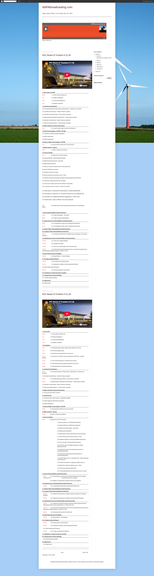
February (99, 66)
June (98, 56)
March (98, 64)
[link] (65, 94)
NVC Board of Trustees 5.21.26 (56, 294)
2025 (97, 71)
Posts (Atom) (52, 555)
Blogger (101, 561)
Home (62, 552)
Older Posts (85, 552)
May (98, 60)
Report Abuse (98, 82)
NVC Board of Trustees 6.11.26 (56, 55)
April (98, 62)
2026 (97, 54)
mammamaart (89, 561)
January (99, 69)
